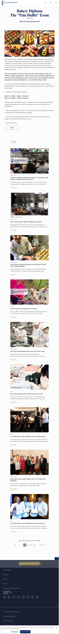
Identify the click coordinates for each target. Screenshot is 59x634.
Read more (13, 187)
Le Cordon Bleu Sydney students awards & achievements (27, 436)
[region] (29, 629)
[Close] (56, 627)
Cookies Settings (14, 631)
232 (34, 545)
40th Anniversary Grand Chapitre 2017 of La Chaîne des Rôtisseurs (27, 480)
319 (41, 545)
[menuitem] (45, 3)
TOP (57, 558)
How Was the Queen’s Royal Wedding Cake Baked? (26, 222)
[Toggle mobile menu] (56, 3)
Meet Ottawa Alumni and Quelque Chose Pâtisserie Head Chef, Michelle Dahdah (28, 265)
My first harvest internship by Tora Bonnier (23, 309)
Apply (12, 127)
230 (28, 545)
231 (31, 545)
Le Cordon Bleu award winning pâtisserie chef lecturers (27, 523)
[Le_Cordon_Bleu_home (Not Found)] (9, 3)
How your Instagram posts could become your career (26, 394)
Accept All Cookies (25, 631)
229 (25, 545)
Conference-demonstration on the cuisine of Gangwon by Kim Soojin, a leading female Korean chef (29, 178)
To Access (28, 119)
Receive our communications (29, 563)
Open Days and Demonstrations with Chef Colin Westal (27, 351)
